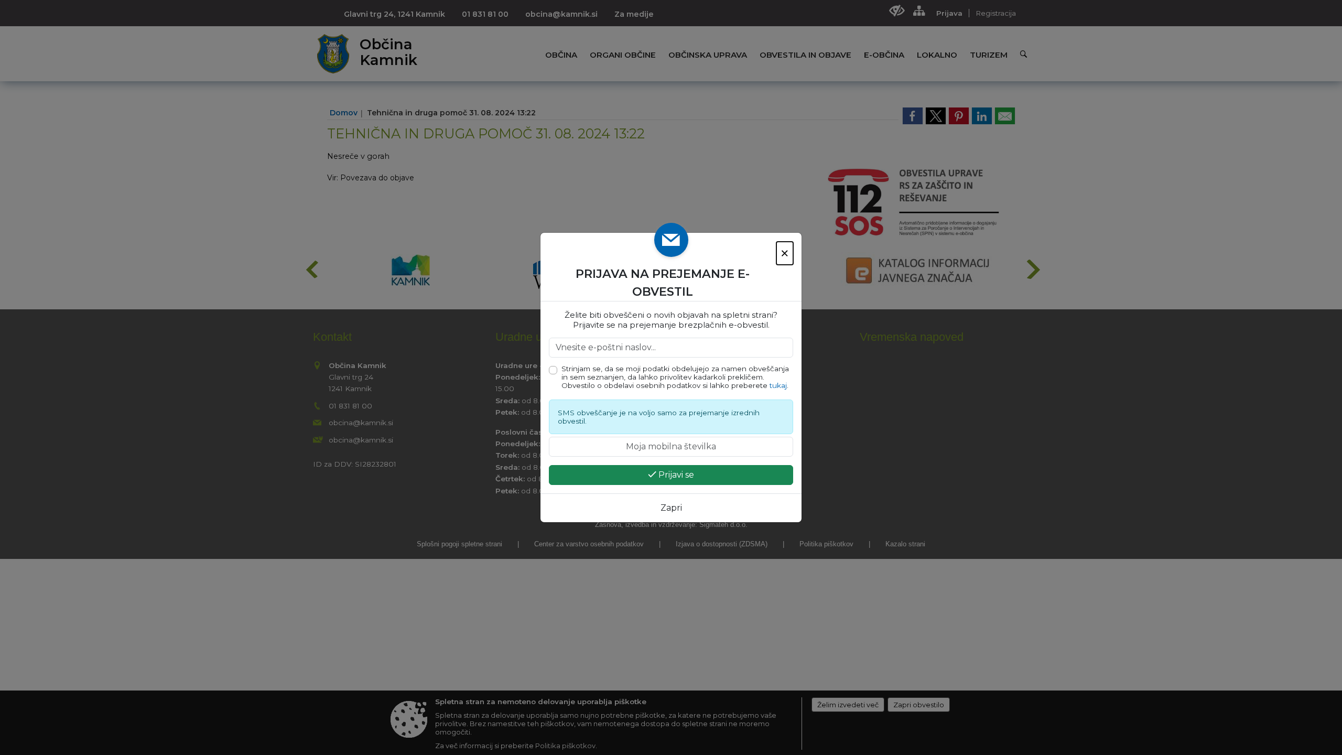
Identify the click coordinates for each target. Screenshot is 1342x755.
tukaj (778, 385)
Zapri (671, 508)
